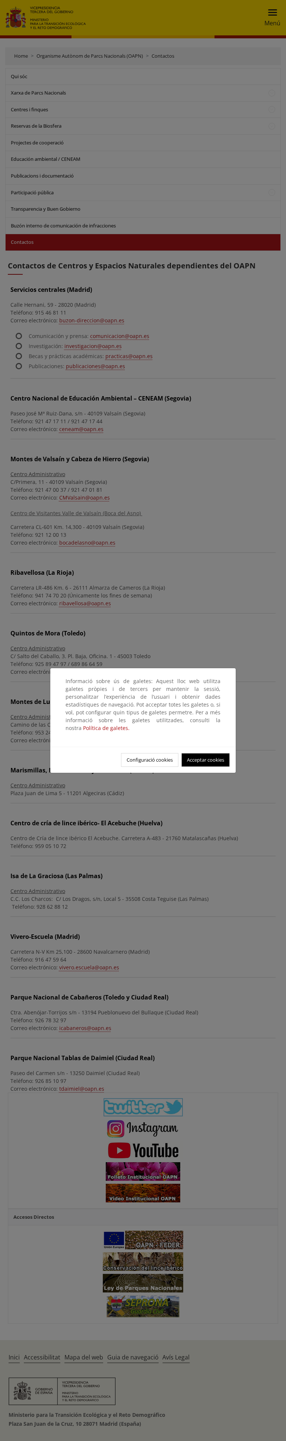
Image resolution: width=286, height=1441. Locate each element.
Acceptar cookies (205, 759)
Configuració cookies (150, 759)
